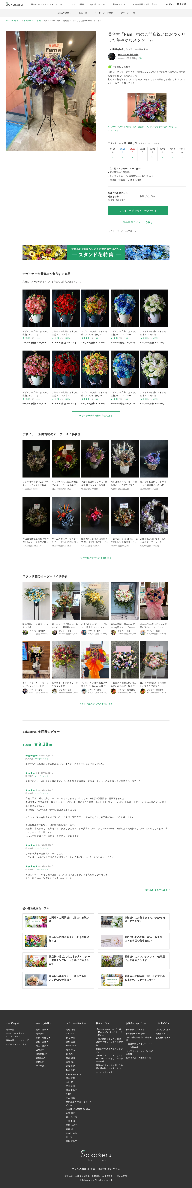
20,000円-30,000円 (117, 127)
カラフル (173, 127)
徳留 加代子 (71, 1058)
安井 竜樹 (70, 1086)
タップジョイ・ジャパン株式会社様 (139, 1052)
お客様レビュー (163, 1038)
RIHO (68, 1094)
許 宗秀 (69, 1054)
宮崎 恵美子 (71, 1141)
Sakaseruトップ (13, 21)
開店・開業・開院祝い (136, 127)
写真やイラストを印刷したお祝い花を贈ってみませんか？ (109, 1066)
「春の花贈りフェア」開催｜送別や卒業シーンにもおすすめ (109, 1042)
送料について (162, 1033)
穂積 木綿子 (71, 1125)
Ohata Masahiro (73, 1074)
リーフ (69, 1137)
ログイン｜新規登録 (176, 4)
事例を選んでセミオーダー (18, 1040)
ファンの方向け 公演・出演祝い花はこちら (96, 1169)
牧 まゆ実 (70, 1038)
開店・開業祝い (43, 1029)
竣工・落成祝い (43, 1046)
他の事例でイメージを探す (138, 222)
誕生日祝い (41, 1058)
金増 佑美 (70, 1113)
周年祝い (40, 1033)
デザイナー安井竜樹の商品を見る (96, 415)
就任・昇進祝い (43, 1042)
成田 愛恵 (70, 1078)
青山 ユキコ (71, 1117)
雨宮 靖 (69, 1129)
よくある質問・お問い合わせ (144, 4)
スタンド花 (113, 131)
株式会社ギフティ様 (135, 1029)
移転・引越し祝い (44, 1038)
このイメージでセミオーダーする (138, 210)
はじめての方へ (64, 13)
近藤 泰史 (70, 1066)
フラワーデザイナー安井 (158, 127)
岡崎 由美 (70, 1029)
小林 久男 (70, 1121)
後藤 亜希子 (71, 1090)
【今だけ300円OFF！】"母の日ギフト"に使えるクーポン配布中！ (109, 1032)
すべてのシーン (43, 1066)
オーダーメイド (42, 759)
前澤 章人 (70, 1050)
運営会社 (69, 1176)
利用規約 (96, 1176)
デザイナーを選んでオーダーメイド (15, 1035)
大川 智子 (70, 1082)
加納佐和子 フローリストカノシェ (79, 1103)
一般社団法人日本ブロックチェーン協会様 (139, 1045)
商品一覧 (83, 13)
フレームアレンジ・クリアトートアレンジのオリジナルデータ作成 (109, 1058)
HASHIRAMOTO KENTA (78, 1109)
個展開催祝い (42, 1054)
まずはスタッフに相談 (16, 1044)
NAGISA (70, 1033)
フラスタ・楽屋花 (76, 4)
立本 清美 (70, 1098)
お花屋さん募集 (82, 1176)
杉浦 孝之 (70, 1070)
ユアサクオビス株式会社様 (138, 1058)
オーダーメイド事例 (104, 13)
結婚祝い (40, 1062)
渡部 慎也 (70, 1042)
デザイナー (128, 54)
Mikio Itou (71, 1046)
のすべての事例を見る (95, 558)
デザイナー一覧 (128, 13)
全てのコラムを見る (105, 1072)
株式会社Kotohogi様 (135, 1033)
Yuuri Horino (72, 1133)
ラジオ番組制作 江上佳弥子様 (139, 1039)
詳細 (140, 58)
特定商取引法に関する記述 (114, 1176)
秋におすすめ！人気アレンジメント (109, 1050)
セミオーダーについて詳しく (122, 231)
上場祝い (40, 1050)
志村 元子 (70, 1062)
